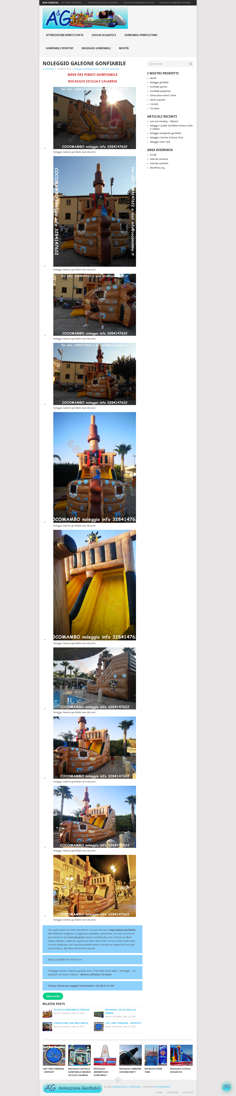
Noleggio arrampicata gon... (139, 3)
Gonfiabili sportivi (59, 48)
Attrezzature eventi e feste (64, 35)
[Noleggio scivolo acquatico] (181, 1055)
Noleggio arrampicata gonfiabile (165, 133)
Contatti (154, 104)
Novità (124, 48)
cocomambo (48, 69)
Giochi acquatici (104, 35)
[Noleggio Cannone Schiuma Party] (130, 1055)
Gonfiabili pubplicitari (140, 35)
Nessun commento (110, 69)
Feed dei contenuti (159, 159)
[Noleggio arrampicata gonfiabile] (105, 1055)
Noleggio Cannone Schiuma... (176, 3)
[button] (227, 1087)
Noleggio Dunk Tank (160, 142)
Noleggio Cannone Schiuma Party (166, 137)
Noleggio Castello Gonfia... (103, 3)
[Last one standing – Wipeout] (54, 1055)
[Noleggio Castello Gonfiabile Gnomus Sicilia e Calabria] (79, 1055)
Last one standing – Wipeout (164, 121)
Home (159, 1092)
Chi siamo (154, 108)
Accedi (153, 154)
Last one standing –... (72, 3)
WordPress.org (157, 167)
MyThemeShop (162, 1087)
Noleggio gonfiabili (96, 48)
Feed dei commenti (159, 163)
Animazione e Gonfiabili (126, 1087)
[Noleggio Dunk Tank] (156, 1055)
